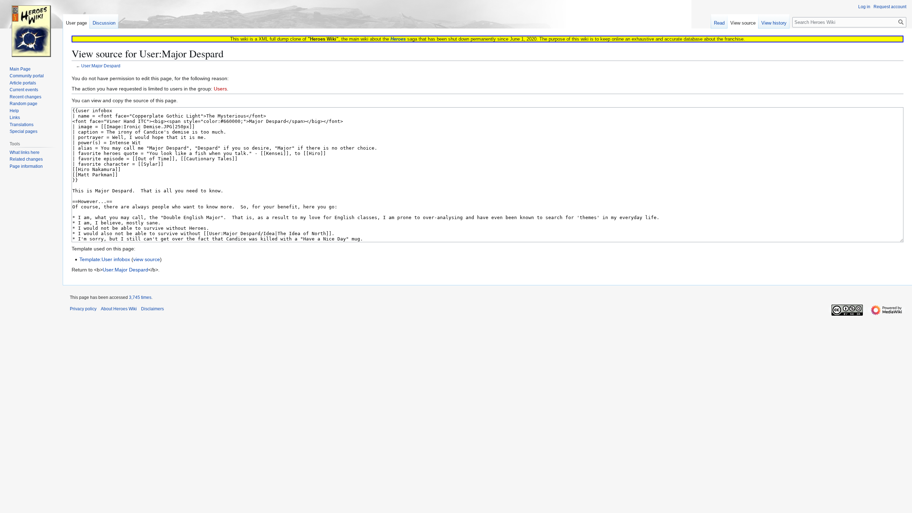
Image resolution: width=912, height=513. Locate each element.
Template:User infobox (104, 259)
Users (220, 89)
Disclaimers (152, 308)
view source (146, 259)
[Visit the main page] (31, 28)
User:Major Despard (100, 65)
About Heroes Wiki (119, 308)
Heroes (398, 39)
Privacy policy (83, 308)
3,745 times (140, 297)
